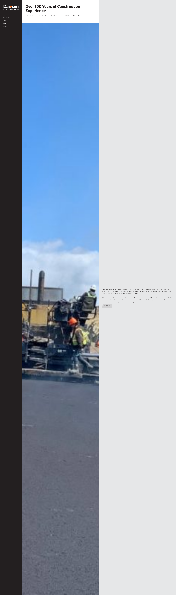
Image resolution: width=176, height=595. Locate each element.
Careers (5, 23)
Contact (5, 26)
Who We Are (6, 15)
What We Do (6, 18)
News (4, 20)
